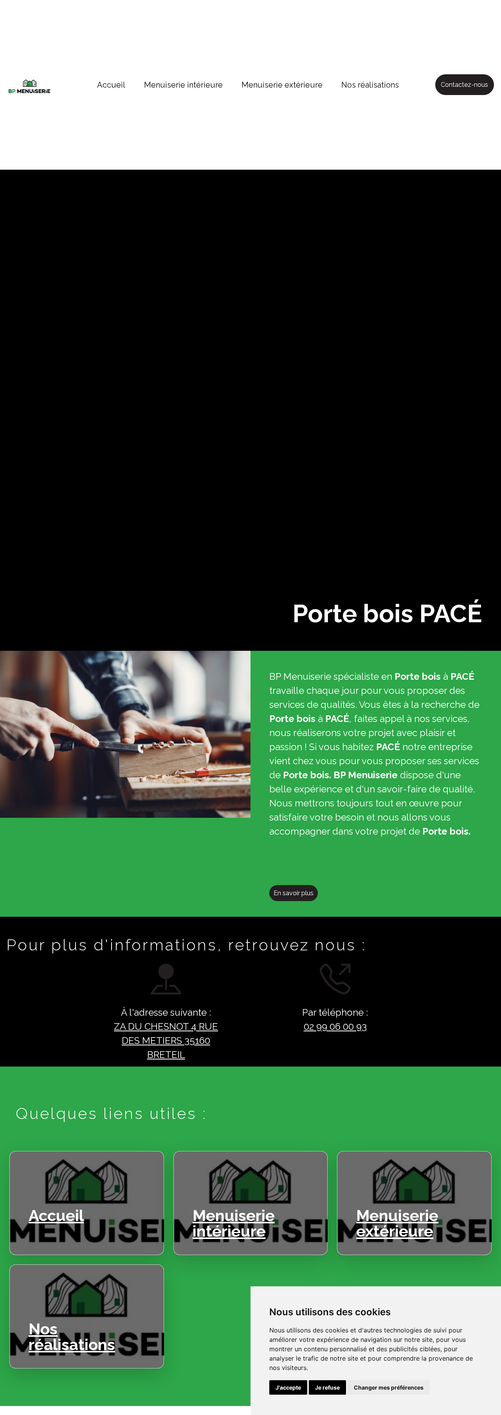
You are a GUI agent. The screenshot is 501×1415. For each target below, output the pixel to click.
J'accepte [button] (288, 1387)
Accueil (111, 85)
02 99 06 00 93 (335, 1026)
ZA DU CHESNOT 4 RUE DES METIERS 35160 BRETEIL (166, 1040)
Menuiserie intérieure (183, 85)
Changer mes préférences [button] (389, 1387)
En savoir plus (294, 893)
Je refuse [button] (327, 1387)
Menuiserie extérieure (282, 85)
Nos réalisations (370, 85)
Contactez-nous (464, 84)
